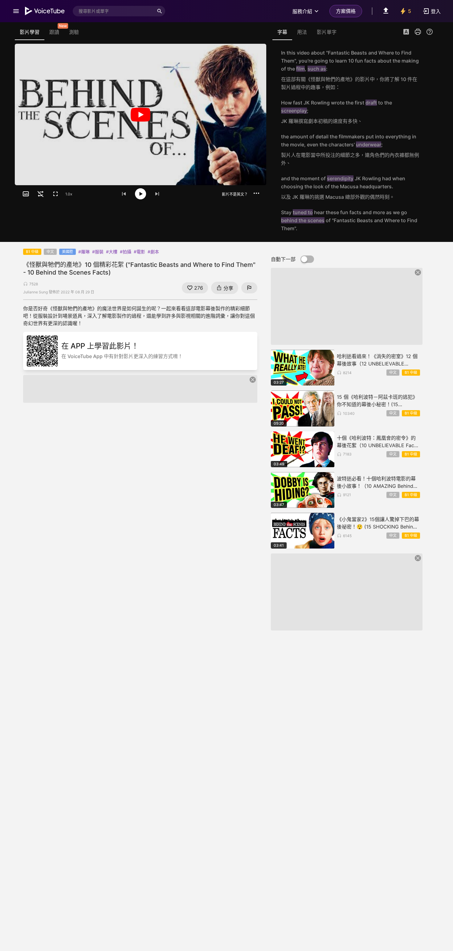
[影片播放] (140, 114)
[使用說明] (429, 31)
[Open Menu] (16, 11)
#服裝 (98, 251)
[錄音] (426, 70)
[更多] (256, 193)
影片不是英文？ (235, 194)
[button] (406, 32)
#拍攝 (125, 251)
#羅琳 (84, 251)
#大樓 (111, 251)
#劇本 (153, 251)
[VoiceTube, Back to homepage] (45, 11)
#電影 (139, 251)
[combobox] (113, 11)
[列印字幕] (418, 31)
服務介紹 (302, 11)
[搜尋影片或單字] (160, 11)
